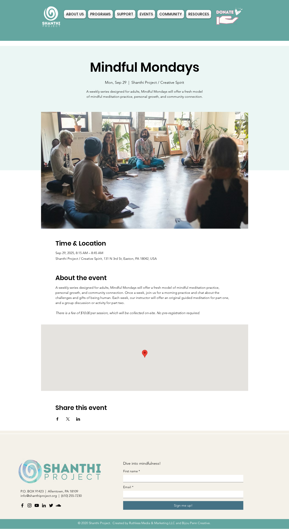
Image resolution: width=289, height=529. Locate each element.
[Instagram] (29, 505)
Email (128, 487)
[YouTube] (36, 505)
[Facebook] (22, 505)
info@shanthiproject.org (39, 496)
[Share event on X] (68, 419)
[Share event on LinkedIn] (78, 419)
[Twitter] (51, 505)
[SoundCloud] (58, 505)
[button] (170, 14)
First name (131, 471)
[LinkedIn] (44, 505)
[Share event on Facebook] (57, 419)
